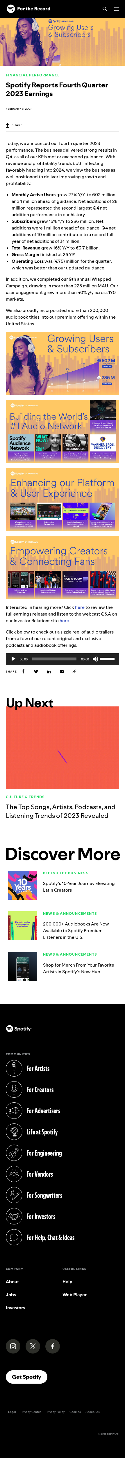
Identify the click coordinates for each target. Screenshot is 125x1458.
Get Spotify (29, 1376)
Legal (12, 1412)
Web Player (75, 1295)
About (12, 1282)
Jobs (11, 1295)
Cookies (75, 1412)
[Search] (105, 9)
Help (67, 1282)
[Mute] (95, 659)
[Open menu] (116, 9)
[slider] (108, 658)
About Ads (92, 1412)
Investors (15, 1308)
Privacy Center (31, 1412)
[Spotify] (28, 9)
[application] (62, 659)
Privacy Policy (55, 1412)
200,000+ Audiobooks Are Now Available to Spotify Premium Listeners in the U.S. (76, 930)
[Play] (13, 659)
